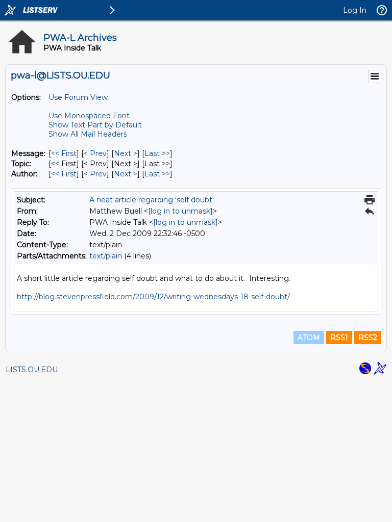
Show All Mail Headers (87, 134)
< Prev (95, 153)
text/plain (105, 255)
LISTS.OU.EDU (32, 369)
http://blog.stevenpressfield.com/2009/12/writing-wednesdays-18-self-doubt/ (153, 296)
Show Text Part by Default (95, 124)
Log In (354, 10)
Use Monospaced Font (89, 115)
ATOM (309, 337)
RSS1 (339, 337)
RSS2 (367, 337)
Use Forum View (78, 97)
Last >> (157, 153)
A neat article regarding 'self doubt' (151, 199)
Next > (125, 153)
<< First (64, 153)
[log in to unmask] (180, 211)
